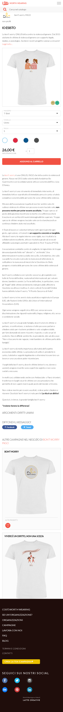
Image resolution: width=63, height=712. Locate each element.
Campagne (9, 625)
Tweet (28, 427)
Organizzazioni (12, 620)
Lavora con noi (12, 630)
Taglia (6, 128)
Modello (7, 120)
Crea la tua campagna (18, 661)
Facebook (10, 427)
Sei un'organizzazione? (17, 614)
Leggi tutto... (7, 44)
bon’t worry (10, 175)
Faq (4, 635)
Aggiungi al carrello (31, 161)
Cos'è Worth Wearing (16, 609)
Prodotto (7, 111)
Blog (5, 640)
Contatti (7, 653)
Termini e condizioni (14, 648)
